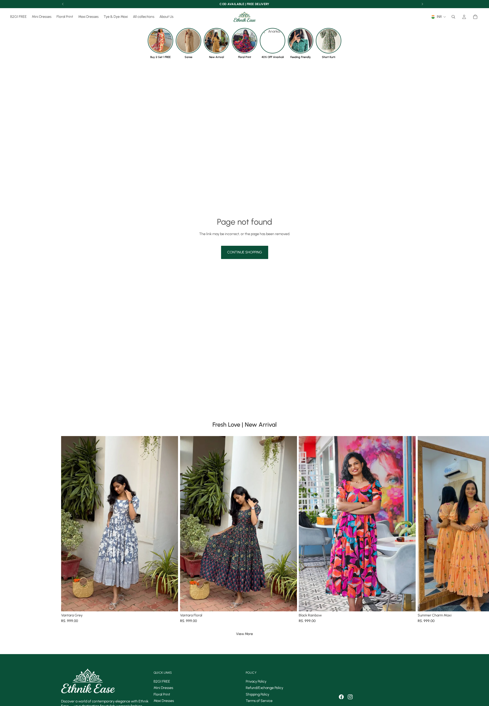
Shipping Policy (257, 694)
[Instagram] (350, 697)
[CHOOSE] (170, 603)
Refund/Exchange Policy (264, 688)
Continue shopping (244, 252)
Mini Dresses (163, 688)
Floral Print (162, 694)
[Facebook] (341, 697)
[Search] (453, 16)
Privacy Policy (256, 681)
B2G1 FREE (162, 681)
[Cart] (475, 16)
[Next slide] (422, 530)
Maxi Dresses (164, 701)
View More (244, 634)
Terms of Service (259, 701)
